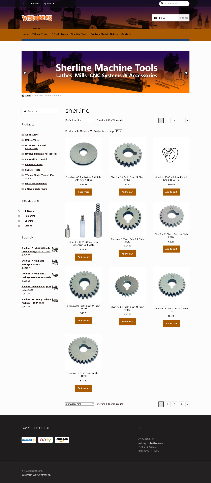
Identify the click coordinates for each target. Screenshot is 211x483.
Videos (28, 225)
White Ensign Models (36, 183)
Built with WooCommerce (36, 474)
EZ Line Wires (32, 140)
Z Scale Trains (60, 34)
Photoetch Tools (34, 164)
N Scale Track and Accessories (41, 154)
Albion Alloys (32, 134)
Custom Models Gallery (104, 34)
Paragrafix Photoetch (36, 159)
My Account (49, 3)
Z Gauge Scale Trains (36, 189)
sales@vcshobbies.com (151, 443)
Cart (24, 3)
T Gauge (29, 211)
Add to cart (127, 192)
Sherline (29, 221)
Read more (83, 192)
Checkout (34, 3)
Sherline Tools (79, 34)
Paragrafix (30, 216)
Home (25, 34)
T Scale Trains (40, 34)
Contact (126, 34)
